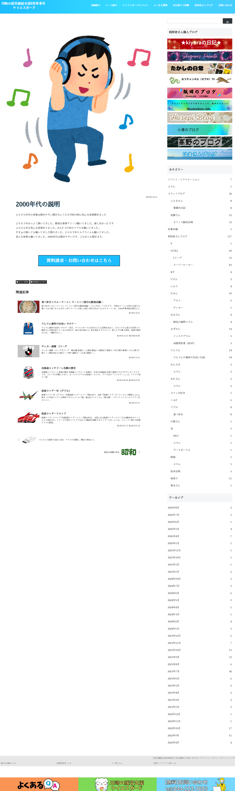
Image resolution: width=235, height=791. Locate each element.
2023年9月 (200, 657)
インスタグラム (202, 336)
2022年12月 (200, 714)
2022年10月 (200, 728)
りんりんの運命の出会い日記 (202, 357)
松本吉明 (201, 471)
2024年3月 (200, 614)
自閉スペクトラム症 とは (164, 763)
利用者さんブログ (39, 282)
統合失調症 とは (8, 763)
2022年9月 (200, 735)
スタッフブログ (200, 194)
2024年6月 (200, 593)
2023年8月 (200, 664)
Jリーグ (202, 258)
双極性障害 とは (63, 763)
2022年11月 (200, 721)
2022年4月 (200, 742)
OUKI (201, 251)
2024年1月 (200, 629)
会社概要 (179, 758)
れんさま (201, 364)
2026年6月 (200, 522)
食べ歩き (202, 414)
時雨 (201, 457)
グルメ (202, 300)
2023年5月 (200, 685)
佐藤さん (201, 215)
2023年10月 (200, 650)
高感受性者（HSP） (202, 343)
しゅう (201, 286)
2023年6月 (200, 678)
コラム (200, 186)
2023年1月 (200, 707)
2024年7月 (200, 586)
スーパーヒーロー (202, 265)
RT (201, 272)
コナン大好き (24, 282)
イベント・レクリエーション (200, 179)
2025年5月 (200, 564)
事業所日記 (202, 208)
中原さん (201, 421)
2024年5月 (200, 600)
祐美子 (201, 478)
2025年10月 (200, 557)
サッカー (202, 308)
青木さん (201, 485)
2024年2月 (200, 621)
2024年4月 (200, 607)
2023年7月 (200, 671)
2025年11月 (200, 550)
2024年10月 (200, 579)
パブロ (201, 407)
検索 (227, 22)
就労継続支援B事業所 (163, 758)
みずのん (201, 329)
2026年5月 (200, 529)
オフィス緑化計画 (202, 222)
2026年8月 (200, 508)
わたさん (201, 379)
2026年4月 (200, 536)
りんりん (201, 350)
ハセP (201, 400)
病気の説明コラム (202, 322)
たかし (201, 293)
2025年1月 (200, 572)
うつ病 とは (117, 763)
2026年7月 (200, 515)
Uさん (201, 279)
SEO (202, 436)
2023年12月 (200, 636)
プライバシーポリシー (210, 758)
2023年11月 (200, 643)
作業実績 (200, 229)
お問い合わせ (191, 758)
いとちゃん (201, 201)
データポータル (202, 450)
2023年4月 (200, 693)
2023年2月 (200, 700)
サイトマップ (228, 758)
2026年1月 (200, 543)
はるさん (201, 315)
